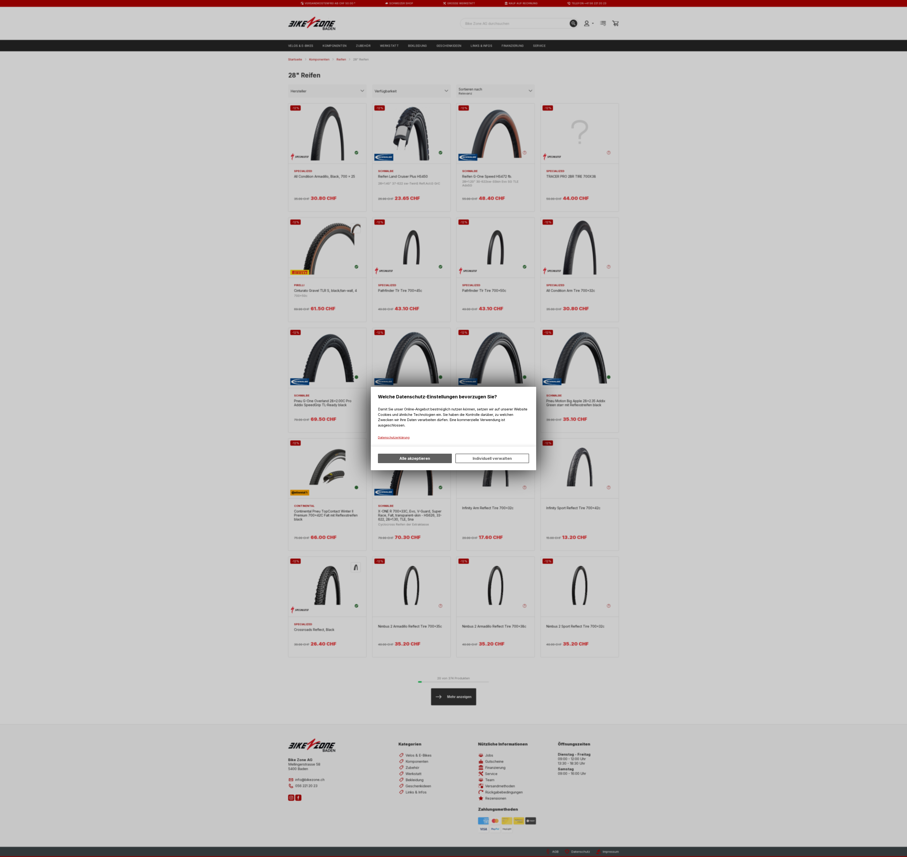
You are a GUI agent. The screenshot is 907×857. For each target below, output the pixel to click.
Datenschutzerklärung (394, 437)
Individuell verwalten (492, 458)
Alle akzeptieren (414, 458)
